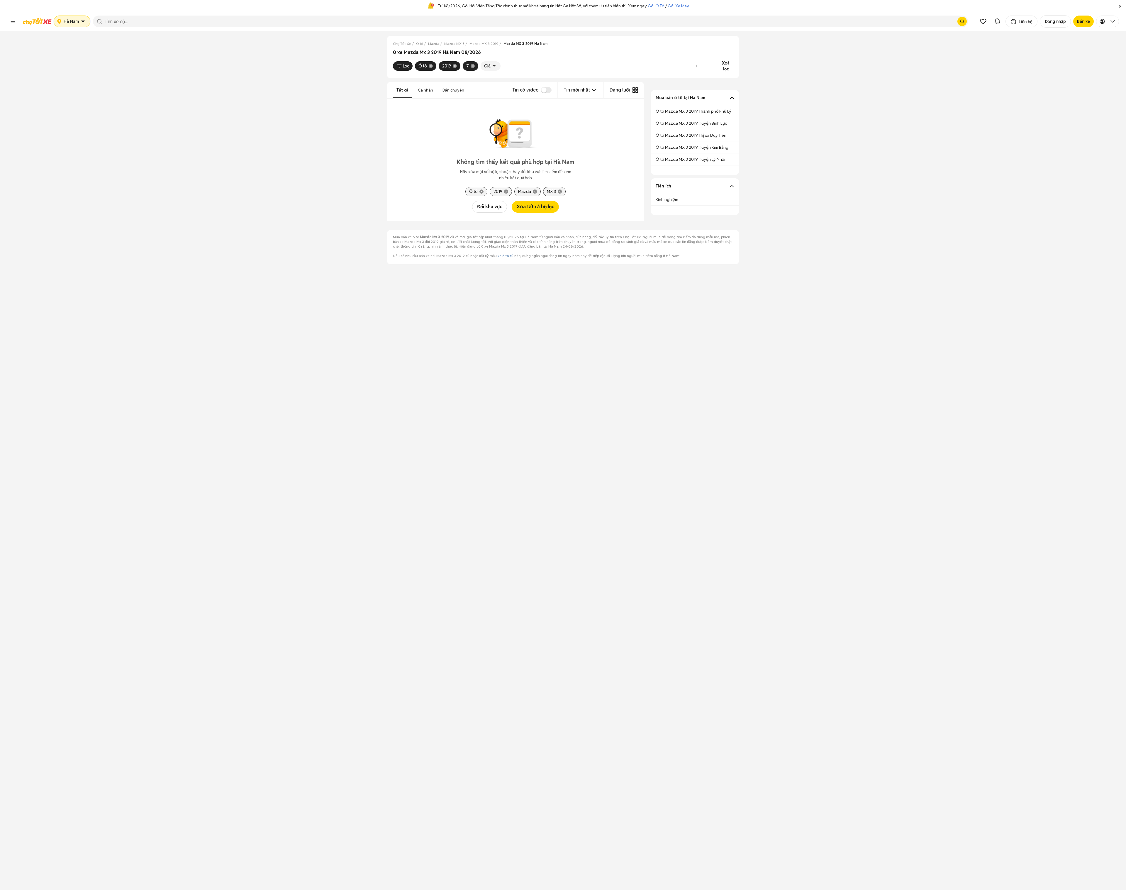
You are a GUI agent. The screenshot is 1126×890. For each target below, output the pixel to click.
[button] (1120, 6)
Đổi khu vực (489, 207)
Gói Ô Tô (656, 6)
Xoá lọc (726, 66)
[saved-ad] (983, 21)
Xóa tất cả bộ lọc (535, 207)
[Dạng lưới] (635, 90)
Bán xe (1083, 21)
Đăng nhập (1055, 21)
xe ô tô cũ (505, 255)
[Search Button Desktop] (962, 21)
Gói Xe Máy (678, 6)
